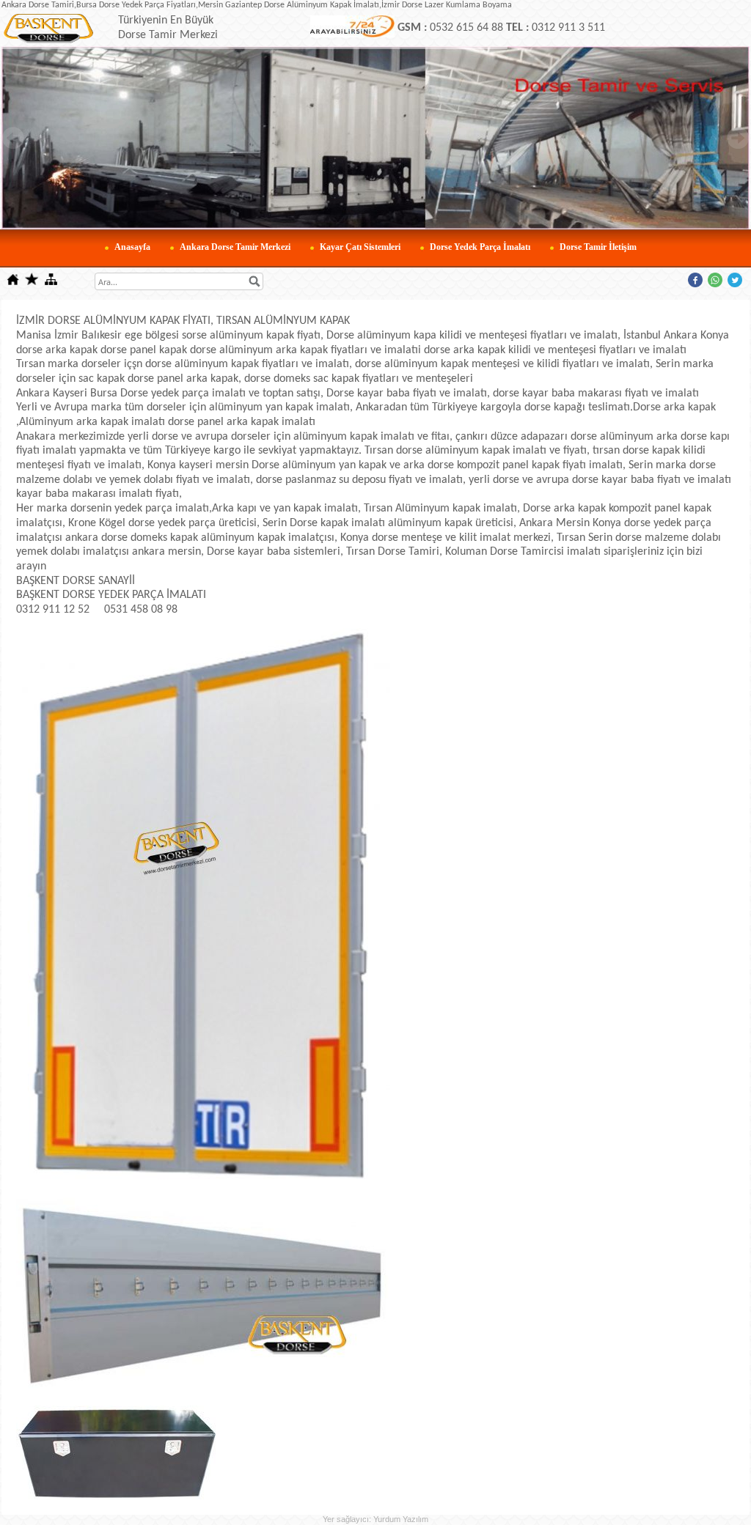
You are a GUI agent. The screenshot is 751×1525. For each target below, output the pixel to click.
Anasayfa (132, 247)
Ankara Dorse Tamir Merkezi (235, 247)
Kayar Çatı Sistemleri (360, 247)
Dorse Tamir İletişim (598, 247)
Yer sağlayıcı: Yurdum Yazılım (375, 1519)
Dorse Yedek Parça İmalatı (480, 247)
